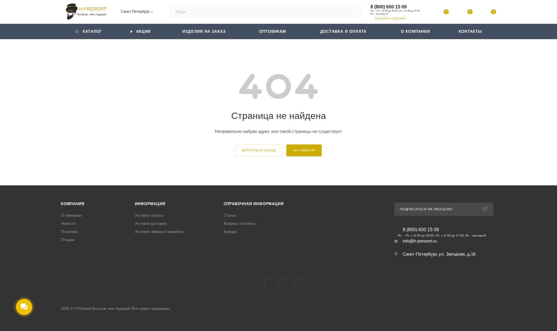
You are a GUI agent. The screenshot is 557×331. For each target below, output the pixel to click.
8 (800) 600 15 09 (388, 6)
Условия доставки (151, 223)
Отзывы (68, 240)
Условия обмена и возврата (159, 231)
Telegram (286, 285)
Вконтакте (256, 285)
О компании (71, 215)
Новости (68, 223)
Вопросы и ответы (240, 223)
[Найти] (354, 12)
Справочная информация (254, 204)
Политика (69, 231)
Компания (72, 204)
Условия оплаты (149, 215)
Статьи (230, 215)
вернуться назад (259, 150)
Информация (150, 204)
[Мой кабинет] (422, 13)
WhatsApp (300, 285)
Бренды (230, 231)
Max (271, 285)
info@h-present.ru (420, 240)
